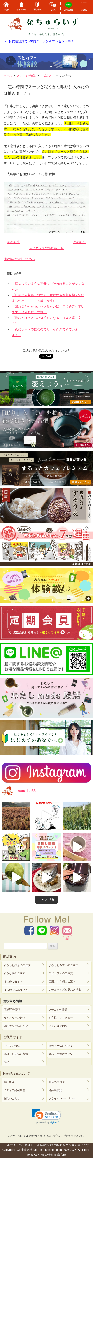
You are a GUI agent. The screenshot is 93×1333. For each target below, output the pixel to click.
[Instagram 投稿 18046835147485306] (77, 847)
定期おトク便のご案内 (62, 981)
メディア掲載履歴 (14, 1090)
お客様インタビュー (61, 1017)
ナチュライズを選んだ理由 (65, 989)
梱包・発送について (61, 1045)
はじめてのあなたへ (16, 989)
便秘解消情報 (12, 1009)
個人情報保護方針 (53, 1155)
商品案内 (9, 956)
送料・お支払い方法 (16, 1054)
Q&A (6, 1062)
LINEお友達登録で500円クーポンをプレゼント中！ (38, 41)
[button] (46, 1116)
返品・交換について (61, 1054)
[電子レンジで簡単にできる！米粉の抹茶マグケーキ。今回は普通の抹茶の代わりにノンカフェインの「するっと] (16, 877)
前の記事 (13, 242)
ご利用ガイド (12, 1037)
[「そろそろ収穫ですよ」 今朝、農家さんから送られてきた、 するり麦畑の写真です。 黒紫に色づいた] (16, 816)
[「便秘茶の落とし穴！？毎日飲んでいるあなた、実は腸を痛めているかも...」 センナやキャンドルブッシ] (16, 847)
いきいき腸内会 (58, 1026)
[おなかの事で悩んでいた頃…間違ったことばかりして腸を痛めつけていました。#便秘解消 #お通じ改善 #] (46, 816)
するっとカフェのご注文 (63, 965)
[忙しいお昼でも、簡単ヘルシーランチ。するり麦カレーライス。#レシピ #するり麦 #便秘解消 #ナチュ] (46, 877)
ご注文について (13, 1045)
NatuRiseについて (16, 1073)
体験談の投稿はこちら (19, 259)
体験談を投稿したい (16, 1026)
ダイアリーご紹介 (14, 1017)
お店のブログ (57, 1082)
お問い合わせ (12, 1098)
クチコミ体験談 (58, 1009)
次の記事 (79, 242)
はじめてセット (13, 981)
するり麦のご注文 (14, 973)
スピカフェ (47, 75)
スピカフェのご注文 (61, 973)
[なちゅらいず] (46, 25)
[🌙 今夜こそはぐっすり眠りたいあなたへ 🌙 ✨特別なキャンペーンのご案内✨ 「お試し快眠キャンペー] (46, 847)
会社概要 (9, 1082)
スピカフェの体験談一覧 (46, 248)
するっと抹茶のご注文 (17, 965)
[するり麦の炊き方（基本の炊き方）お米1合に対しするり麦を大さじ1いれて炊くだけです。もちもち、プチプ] (77, 877)
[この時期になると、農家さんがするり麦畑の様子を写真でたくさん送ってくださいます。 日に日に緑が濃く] (77, 816)
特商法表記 (55, 1090)
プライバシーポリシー (62, 1098)
